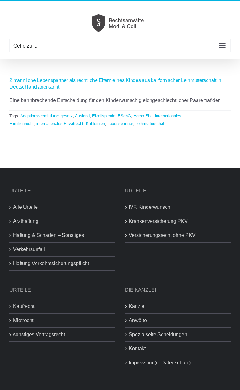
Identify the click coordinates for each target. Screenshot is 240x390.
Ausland (82, 116)
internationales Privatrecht (59, 123)
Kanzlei (137, 306)
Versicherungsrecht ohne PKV (162, 235)
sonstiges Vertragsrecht (39, 334)
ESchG (124, 116)
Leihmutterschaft (150, 123)
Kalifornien (95, 123)
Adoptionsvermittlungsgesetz (46, 116)
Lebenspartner (120, 123)
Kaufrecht (23, 306)
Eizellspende (103, 116)
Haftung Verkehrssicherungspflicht (51, 263)
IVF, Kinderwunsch (149, 207)
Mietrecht (23, 320)
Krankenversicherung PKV (158, 221)
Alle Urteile (25, 207)
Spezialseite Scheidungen (158, 334)
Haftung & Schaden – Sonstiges (48, 235)
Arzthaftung (25, 221)
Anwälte (138, 320)
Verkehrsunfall (29, 249)
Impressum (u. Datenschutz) (160, 362)
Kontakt (137, 348)
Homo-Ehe (142, 116)
